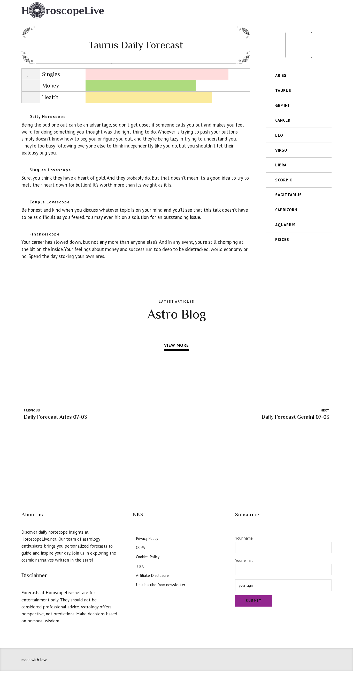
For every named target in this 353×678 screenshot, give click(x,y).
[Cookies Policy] (130, 556)
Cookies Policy (147, 556)
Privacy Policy (147, 538)
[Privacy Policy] (130, 538)
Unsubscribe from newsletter (160, 584)
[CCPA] (130, 547)
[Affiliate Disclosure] (130, 575)
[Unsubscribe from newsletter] (130, 584)
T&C (140, 566)
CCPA (140, 547)
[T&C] (130, 565)
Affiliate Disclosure (152, 575)
